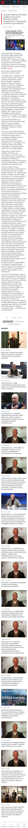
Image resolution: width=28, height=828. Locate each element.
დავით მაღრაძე (19, 321)
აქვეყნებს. (10, 68)
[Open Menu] (25, 2)
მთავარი (4, 11)
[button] (6, 7)
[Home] (2, 2)
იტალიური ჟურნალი (14, 324)
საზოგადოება (12, 11)
